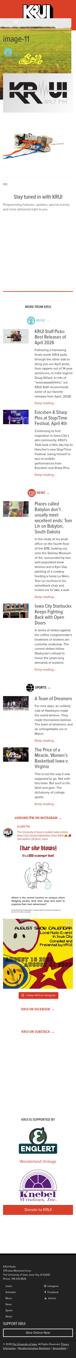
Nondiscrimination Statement (34, 1348)
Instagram (53, 1286)
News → (43, 493)
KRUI (9, 62)
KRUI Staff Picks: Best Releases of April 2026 (50, 337)
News (8, 1304)
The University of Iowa (24, 1344)
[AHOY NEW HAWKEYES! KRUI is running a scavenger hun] (38, 881)
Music (8, 1298)
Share (31, 71)
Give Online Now (38, 1333)
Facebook (52, 1292)
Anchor (52, 1298)
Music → (43, 320)
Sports (9, 1310)
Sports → (43, 687)
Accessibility (59, 1348)
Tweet (45, 71)
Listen (8, 1286)
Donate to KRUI (38, 1209)
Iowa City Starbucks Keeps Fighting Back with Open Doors (53, 614)
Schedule (10, 1292)
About (8, 1316)
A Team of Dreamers (53, 699)
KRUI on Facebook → (38, 1009)
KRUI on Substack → (38, 1032)
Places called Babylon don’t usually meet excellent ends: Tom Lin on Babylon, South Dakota (53, 518)
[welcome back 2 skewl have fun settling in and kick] (38, 954)
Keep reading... (45, 403)
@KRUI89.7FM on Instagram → (38, 818)
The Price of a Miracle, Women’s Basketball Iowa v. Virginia (52, 758)
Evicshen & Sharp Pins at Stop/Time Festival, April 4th (51, 418)
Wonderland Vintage (38, 1161)
